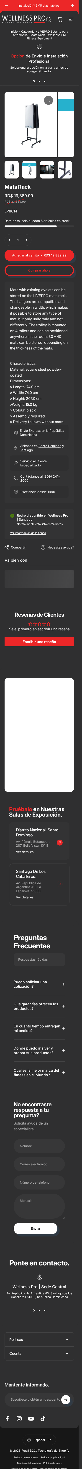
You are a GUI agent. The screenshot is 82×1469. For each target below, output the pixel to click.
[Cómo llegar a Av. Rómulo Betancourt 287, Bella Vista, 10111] (60, 843)
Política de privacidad (53, 1457)
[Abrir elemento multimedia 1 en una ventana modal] (48, 100)
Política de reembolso (26, 1457)
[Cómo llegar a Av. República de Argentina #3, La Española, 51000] (60, 884)
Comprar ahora (39, 270)
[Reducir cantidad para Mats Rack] (9, 240)
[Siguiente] (72, 5)
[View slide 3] (45, 81)
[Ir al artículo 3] (47, 170)
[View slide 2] (39, 81)
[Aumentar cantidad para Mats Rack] (26, 240)
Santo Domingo (49, 446)
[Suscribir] (65, 1399)
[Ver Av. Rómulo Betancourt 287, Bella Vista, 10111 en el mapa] (39, 735)
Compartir (18, 547)
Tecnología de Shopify (53, 1450)
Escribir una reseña (39, 641)
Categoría (27, 31)
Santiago (26, 450)
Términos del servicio (29, 1463)
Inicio (14, 31)
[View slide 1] (34, 81)
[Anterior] (6, 5)
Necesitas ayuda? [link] (60, 547)
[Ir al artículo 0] (12, 170)
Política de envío (52, 1463)
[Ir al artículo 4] (65, 170)
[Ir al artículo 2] (29, 170)
